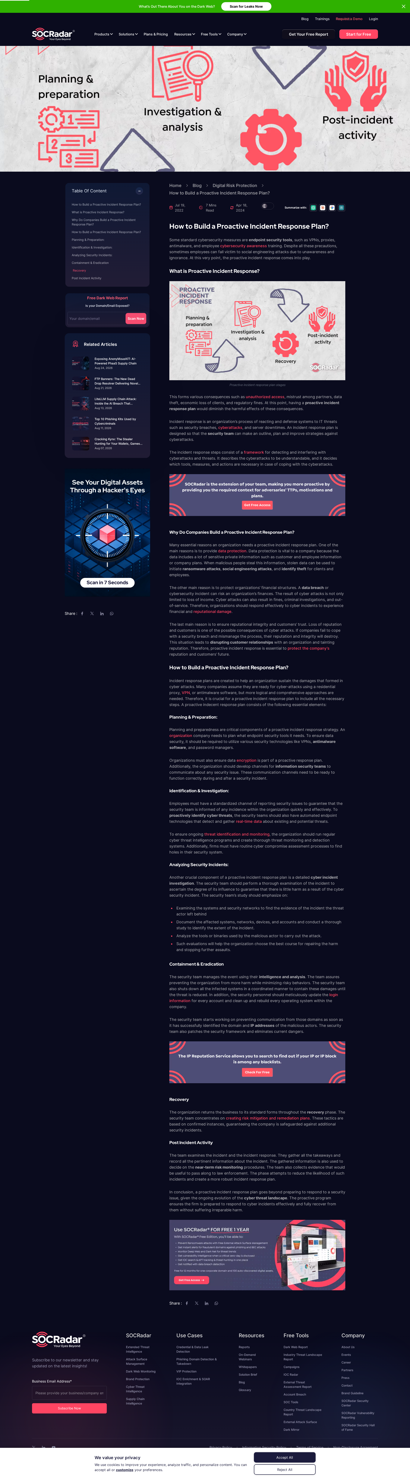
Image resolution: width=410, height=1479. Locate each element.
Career (346, 1362)
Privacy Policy (220, 1447)
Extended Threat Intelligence (137, 1349)
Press (345, 1378)
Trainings (322, 19)
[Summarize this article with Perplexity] (341, 208)
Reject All (284, 1469)
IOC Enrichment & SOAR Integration (193, 1381)
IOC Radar (291, 1374)
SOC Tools (291, 1402)
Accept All (284, 1457)
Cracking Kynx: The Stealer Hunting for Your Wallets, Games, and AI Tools (118, 441)
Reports (244, 1347)
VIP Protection (186, 1371)
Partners (347, 1370)
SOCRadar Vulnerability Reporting (357, 1415)
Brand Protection (137, 1379)
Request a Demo (349, 19)
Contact (347, 1385)
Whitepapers (248, 1367)
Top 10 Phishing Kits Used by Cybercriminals (115, 421)
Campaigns (292, 1367)
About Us (348, 1347)
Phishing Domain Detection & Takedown (196, 1361)
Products (101, 34)
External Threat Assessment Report (298, 1384)
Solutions (126, 34)
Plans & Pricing (156, 34)
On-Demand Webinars (247, 1357)
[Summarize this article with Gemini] (332, 208)
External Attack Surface (300, 1422)
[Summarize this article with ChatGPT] (313, 208)
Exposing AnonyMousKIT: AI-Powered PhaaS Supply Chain (115, 361)
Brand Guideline (352, 1393)
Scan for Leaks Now (246, 6)
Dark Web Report (296, 1347)
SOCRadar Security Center (355, 1403)
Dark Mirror (291, 1429)
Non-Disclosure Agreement (355, 1447)
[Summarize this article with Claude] (323, 208)
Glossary (245, 1390)
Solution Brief (248, 1374)
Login (373, 19)
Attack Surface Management (136, 1361)
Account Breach (295, 1394)
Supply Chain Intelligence (135, 1401)
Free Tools (209, 34)
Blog (305, 19)
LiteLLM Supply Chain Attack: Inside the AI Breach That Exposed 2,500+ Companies (115, 401)
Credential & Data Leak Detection (192, 1349)
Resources (183, 34)
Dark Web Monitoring (141, 1371)
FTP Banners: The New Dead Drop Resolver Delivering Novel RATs (116, 381)
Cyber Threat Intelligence (135, 1389)
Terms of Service (309, 1447)
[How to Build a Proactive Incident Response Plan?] (53, 34)
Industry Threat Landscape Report (303, 1357)
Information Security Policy (264, 1447)
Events (346, 1354)
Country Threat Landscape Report (302, 1412)
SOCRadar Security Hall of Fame (358, 1427)
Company (235, 34)
